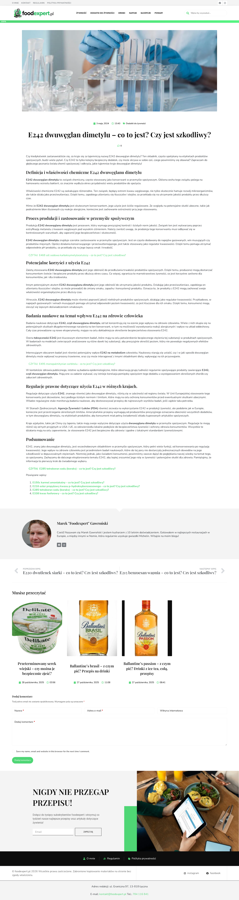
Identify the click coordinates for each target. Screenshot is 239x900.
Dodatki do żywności (102, 13)
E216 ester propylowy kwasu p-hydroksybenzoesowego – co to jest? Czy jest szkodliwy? (86, 486)
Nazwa (19, 710)
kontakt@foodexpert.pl (112, 894)
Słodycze (146, 13)
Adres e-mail (95, 710)
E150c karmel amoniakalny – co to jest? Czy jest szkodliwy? (68, 482)
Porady (159, 13)
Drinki (121, 13)
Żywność (81, 13)
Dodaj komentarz (24, 721)
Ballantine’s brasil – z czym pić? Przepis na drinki (92, 668)
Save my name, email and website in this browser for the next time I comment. (53, 751)
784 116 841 (141, 894)
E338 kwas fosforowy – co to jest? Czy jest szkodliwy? (65, 493)
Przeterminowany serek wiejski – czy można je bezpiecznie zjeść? (37, 668)
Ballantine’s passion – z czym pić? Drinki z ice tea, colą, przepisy (147, 668)
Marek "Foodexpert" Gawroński (83, 523)
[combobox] (205, 13)
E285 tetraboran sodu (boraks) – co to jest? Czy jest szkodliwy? (71, 490)
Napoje (133, 13)
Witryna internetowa (171, 710)
